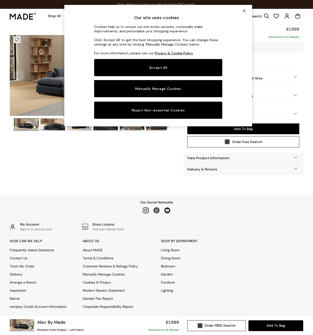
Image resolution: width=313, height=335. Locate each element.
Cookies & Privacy (97, 282)
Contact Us (18, 258)
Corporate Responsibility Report (108, 306)
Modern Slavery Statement (104, 290)
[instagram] (145, 210)
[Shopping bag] (297, 16)
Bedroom (168, 266)
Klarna (15, 298)
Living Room (170, 250)
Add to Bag (243, 129)
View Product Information (208, 158)
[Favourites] (276, 16)
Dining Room (170, 258)
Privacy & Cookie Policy (174, 53)
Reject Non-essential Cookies (158, 110)
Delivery (16, 274)
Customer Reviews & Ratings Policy (110, 266)
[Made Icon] (23, 16)
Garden (167, 274)
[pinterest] (156, 210)
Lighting (167, 290)
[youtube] (167, 210)
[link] (258, 16)
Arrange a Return (23, 282)
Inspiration (18, 290)
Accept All (158, 67)
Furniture (168, 282)
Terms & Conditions (98, 258)
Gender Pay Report (98, 298)
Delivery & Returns (202, 169)
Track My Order (22, 266)
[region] (158, 65)
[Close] (244, 10)
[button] (243, 158)
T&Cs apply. (186, 4)
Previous (19, 75)
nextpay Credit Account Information (38, 306)
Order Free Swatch (247, 142)
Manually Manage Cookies (104, 274)
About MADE (93, 250)
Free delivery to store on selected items (148, 4)
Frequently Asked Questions (32, 250)
